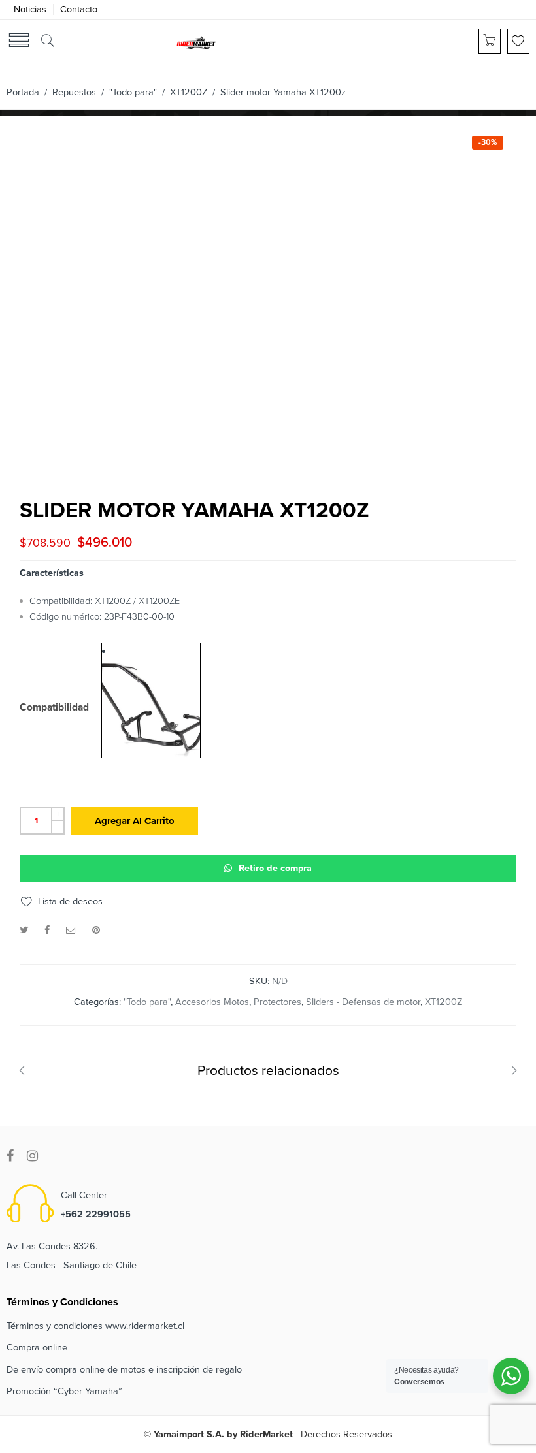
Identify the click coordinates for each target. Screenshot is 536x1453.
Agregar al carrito (135, 821)
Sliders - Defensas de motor (363, 1002)
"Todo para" (133, 92)
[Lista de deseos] (518, 41)
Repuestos (74, 92)
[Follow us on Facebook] (10, 1156)
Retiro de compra (275, 868)
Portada (23, 92)
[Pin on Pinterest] (96, 930)
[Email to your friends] (71, 930)
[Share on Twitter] (24, 930)
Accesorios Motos (212, 1002)
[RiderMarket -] (196, 42)
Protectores (277, 1002)
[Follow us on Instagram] (32, 1156)
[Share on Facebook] (47, 930)
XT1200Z (188, 92)
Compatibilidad (54, 708)
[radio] (151, 700)
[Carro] (489, 41)
